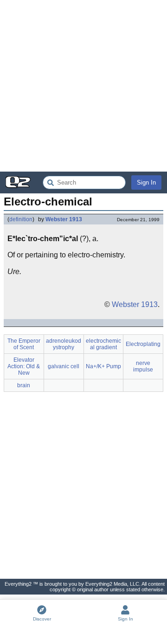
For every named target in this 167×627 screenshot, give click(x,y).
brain (23, 385)
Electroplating (143, 344)
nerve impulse (143, 366)
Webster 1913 (63, 219)
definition (20, 219)
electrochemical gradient (103, 344)
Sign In (146, 182)
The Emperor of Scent (23, 344)
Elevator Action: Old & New (23, 366)
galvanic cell (63, 366)
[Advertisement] (83, 85)
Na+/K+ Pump (103, 366)
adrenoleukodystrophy (63, 344)
